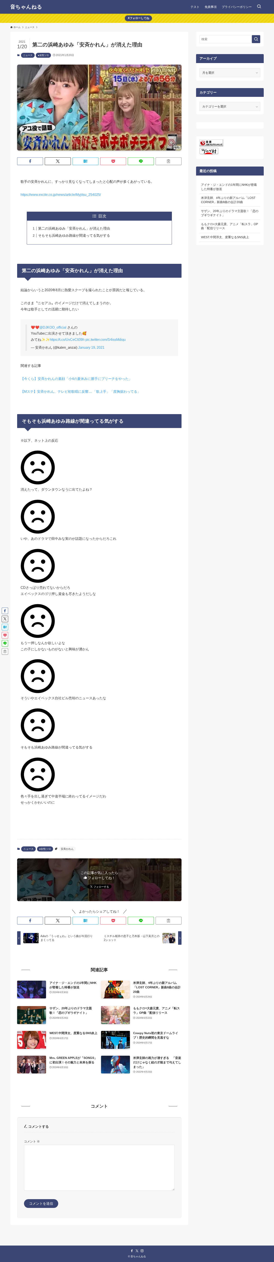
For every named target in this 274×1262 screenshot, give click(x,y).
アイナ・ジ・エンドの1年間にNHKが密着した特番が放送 (229, 187)
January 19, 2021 (91, 347)
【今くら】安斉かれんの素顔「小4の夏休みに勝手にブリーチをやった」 (76, 379)
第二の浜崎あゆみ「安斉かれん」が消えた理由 (74, 228)
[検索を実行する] (256, 39)
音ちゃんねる (26, 6)
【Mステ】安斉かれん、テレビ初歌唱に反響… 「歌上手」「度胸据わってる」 (81, 391)
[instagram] (142, 1251)
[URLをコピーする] (169, 161)
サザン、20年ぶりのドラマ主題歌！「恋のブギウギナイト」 (229, 213)
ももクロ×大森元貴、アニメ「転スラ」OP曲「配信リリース (229, 226)
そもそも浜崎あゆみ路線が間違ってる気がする (74, 235)
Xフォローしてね (138, 18)
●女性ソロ (43, 55)
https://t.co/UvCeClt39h (67, 339)
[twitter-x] (137, 1251)
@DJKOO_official (52, 327)
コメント (32, 1141)
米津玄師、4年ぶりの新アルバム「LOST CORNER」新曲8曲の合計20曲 (228, 200)
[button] (30, 161)
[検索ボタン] (259, 7)
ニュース (28, 55)
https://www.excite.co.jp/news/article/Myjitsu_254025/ (61, 194)
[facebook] (132, 1251)
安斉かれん (67, 848)
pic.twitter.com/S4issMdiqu (105, 339)
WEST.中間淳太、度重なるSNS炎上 (225, 237)
